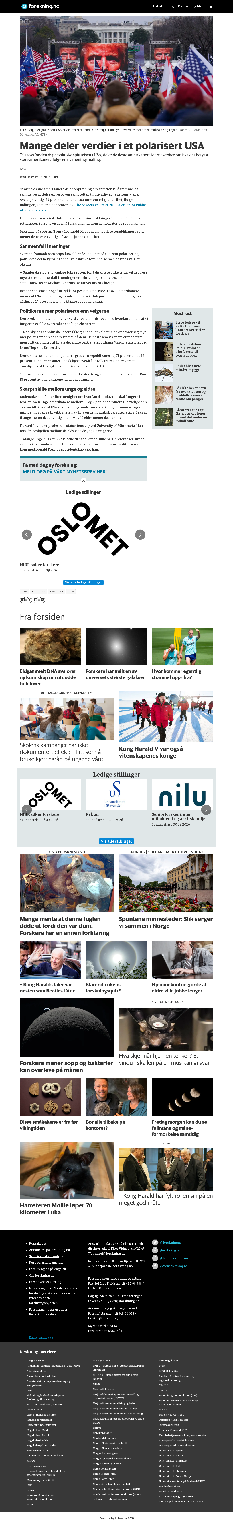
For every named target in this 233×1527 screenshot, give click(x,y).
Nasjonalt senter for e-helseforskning (115, 1408)
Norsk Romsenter (103, 1478)
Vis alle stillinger (116, 841)
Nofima (97, 1427)
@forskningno (171, 1242)
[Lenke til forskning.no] (82, 4)
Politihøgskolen (168, 1360)
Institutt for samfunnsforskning (45, 1455)
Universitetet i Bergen (171, 1455)
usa (24, 591)
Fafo (29, 1390)
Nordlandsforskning (105, 1437)
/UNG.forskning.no (174, 1258)
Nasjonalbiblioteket (104, 1389)
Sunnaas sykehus (169, 1424)
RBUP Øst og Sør (168, 1370)
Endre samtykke (41, 1337)
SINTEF (163, 1390)
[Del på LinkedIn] (36, 600)
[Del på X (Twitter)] (29, 600)
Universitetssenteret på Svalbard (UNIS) (182, 1481)
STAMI (163, 1409)
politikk (38, 591)
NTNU (96, 1383)
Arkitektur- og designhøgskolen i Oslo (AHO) (53, 1365)
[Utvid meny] (211, 6)
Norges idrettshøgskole (107, 1463)
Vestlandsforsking (170, 1486)
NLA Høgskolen (102, 1360)
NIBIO (30, 1490)
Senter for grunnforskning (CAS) (178, 1395)
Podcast (184, 6)
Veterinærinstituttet (170, 1491)
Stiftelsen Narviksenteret (173, 1419)
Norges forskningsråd (106, 1453)
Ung (170, 6)
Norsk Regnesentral (104, 1473)
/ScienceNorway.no (174, 1266)
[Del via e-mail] (42, 600)
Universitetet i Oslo (170, 1465)
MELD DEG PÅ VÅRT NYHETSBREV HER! (65, 472)
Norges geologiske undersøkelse (112, 1458)
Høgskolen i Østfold (38, 1435)
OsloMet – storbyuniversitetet (110, 1499)
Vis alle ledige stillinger (83, 582)
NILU (30, 1504)
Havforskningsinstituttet (41, 1424)
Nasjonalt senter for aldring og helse (114, 1403)
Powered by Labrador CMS (116, 1518)
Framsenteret (35, 1409)
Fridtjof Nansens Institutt (41, 1414)
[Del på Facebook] (23, 600)
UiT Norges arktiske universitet (177, 1445)
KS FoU (31, 1460)
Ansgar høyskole (37, 1360)
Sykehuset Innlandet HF (173, 1430)
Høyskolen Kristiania (39, 1450)
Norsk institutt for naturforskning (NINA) (117, 1489)
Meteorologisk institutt (40, 1480)
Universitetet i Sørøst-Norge (175, 1476)
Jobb (197, 6)
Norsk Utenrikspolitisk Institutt (111, 1483)
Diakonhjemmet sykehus (41, 1376)
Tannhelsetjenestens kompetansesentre (182, 1435)
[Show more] (83, 480)
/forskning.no (170, 1250)
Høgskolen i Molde (38, 1430)
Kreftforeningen (36, 1465)
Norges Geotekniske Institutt (110, 1443)
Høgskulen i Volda (37, 1440)
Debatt (158, 6)
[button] (27, 534)
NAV (29, 1485)
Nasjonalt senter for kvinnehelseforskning (118, 1413)
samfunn (56, 591)
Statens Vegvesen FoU (171, 1414)
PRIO (162, 1365)
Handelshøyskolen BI (39, 1419)
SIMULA (164, 1385)
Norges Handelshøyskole (107, 1448)
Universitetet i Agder (171, 1450)
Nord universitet (102, 1432)
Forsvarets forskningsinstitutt (44, 1404)
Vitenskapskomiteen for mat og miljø (181, 1501)
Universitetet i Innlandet (173, 1460)
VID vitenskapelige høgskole (176, 1496)
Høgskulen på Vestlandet (41, 1445)
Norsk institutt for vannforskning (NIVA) (117, 1494)
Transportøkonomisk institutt (176, 1440)
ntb (71, 591)
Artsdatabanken (36, 1370)
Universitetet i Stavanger (173, 1471)
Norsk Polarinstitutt (104, 1468)
